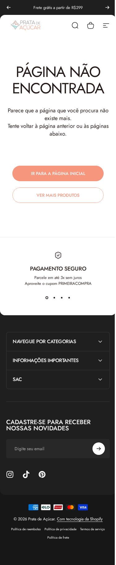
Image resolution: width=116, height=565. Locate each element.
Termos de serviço (90, 529)
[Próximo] (107, 7)
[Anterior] (8, 7)
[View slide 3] (62, 297)
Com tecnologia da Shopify (77, 519)
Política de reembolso (24, 529)
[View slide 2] (54, 297)
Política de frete (56, 537)
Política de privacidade (58, 529)
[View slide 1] (47, 297)
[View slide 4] (69, 297)
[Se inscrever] (94, 448)
